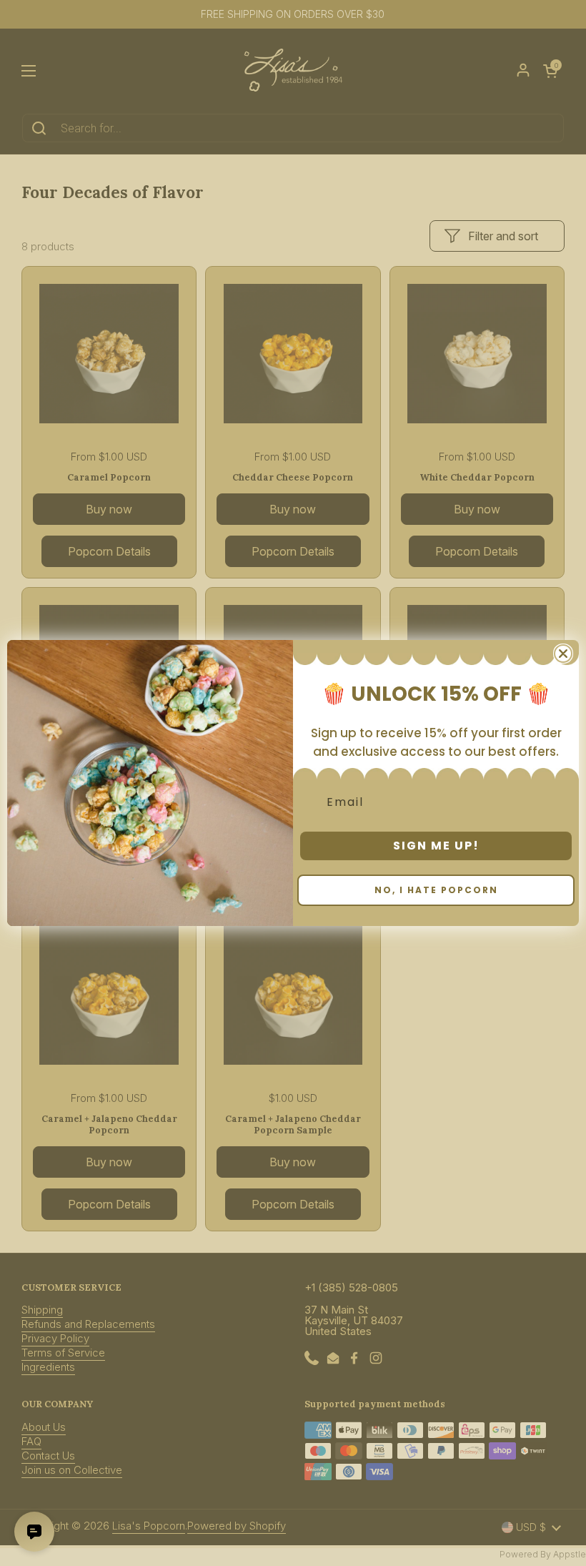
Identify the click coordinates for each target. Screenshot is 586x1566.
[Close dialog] (563, 653)
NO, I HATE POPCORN (436, 890)
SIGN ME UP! (436, 845)
